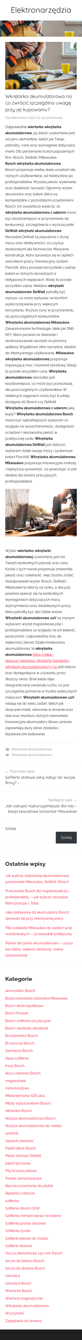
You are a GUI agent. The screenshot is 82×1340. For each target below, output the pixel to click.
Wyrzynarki (14, 1313)
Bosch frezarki (16, 1013)
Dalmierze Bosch (19, 1051)
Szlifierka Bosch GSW (22, 1208)
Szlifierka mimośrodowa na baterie (33, 1216)
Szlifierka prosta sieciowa (25, 1223)
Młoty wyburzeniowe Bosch (28, 1103)
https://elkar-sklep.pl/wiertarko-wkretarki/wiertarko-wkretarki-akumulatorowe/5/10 (37, 661)
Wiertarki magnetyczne (24, 1298)
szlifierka (12, 1201)
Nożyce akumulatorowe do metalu (33, 1126)
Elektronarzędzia (41, 10)
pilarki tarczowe (18, 1163)
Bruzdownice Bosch (21, 1036)
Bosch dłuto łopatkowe (24, 1006)
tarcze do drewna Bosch (25, 1268)
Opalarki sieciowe (19, 1141)
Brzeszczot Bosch (19, 1043)
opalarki (11, 1133)
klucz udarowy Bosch (22, 1073)
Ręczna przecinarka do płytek (29, 1186)
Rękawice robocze (20, 1193)
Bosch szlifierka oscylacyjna (28, 1021)
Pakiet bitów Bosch (20, 1148)
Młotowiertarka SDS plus (25, 1096)
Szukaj (10, 828)
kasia (59, 118)
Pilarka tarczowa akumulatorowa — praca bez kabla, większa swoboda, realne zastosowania (39, 949)
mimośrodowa (17, 1088)
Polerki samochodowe (23, 1178)
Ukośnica (12, 1276)
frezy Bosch (14, 1066)
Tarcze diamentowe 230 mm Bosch (33, 1253)
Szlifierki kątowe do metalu (26, 1238)
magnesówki (15, 1081)
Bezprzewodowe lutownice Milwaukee (36, 998)
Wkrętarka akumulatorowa (31, 749)
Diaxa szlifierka (17, 1058)
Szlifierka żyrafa (17, 1231)
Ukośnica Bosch (18, 1283)
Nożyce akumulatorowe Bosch (30, 1118)
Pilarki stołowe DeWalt (23, 1156)
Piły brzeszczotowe (21, 1171)
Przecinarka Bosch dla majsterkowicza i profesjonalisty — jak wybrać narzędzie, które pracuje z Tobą (37, 897)
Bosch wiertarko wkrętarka (26, 1028)
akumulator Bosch (20, 991)
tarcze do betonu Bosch (24, 1261)
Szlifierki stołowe (18, 1246)
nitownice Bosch (18, 1111)
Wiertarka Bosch (18, 1291)
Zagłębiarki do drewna (23, 1321)
